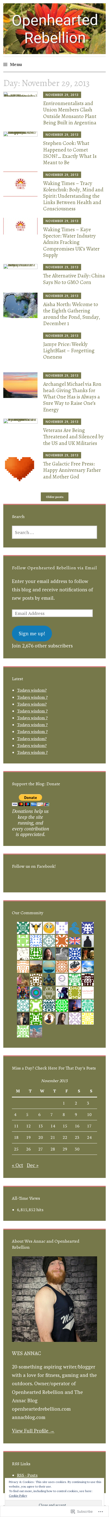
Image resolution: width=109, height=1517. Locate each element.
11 (16, 1126)
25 (16, 1149)
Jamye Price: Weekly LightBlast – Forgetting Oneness (69, 350)
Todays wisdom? (32, 690)
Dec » (33, 1165)
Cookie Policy (18, 1495)
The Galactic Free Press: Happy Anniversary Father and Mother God (72, 470)
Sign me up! (32, 633)
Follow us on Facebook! (34, 866)
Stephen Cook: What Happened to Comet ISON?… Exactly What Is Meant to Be (70, 153)
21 (52, 1137)
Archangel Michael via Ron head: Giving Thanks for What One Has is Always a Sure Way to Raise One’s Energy (72, 396)
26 (28, 1149)
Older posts (54, 497)
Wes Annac (26, 1353)
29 (65, 1149)
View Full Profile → (33, 1430)
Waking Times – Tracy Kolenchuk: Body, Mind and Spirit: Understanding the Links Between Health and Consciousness (73, 196)
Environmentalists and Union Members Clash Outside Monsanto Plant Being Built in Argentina (69, 113)
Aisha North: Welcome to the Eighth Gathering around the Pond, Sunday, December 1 (71, 314)
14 (52, 1126)
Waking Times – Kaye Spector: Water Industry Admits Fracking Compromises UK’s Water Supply (71, 242)
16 (77, 1126)
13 (40, 1126)
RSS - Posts (27, 1475)
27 (40, 1149)
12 (28, 1126)
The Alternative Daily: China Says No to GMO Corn (74, 279)
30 (77, 1149)
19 (28, 1137)
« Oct (17, 1165)
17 (89, 1126)
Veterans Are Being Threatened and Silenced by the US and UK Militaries (73, 436)
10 (89, 1114)
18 (16, 1137)
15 (65, 1126)
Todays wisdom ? (32, 697)
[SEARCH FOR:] (54, 532)
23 (77, 1137)
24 (89, 1137)
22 (65, 1137)
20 (40, 1137)
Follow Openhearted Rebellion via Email (54, 568)
